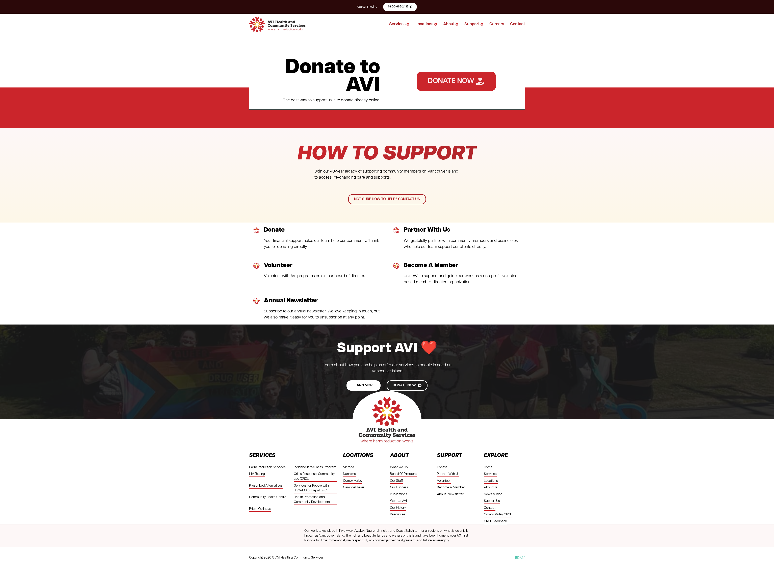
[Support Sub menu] (482, 24)
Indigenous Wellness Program (315, 467)
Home (488, 467)
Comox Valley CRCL (498, 514)
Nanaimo (349, 474)
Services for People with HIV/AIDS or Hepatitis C (311, 488)
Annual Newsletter (291, 301)
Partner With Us (427, 230)
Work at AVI (398, 501)
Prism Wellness (260, 509)
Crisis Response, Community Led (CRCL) (314, 476)
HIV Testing (257, 474)
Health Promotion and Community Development (312, 500)
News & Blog (493, 494)
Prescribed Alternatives (266, 485)
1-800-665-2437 (398, 6)
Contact (517, 24)
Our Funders (399, 487)
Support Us (492, 501)
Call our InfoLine (367, 6)
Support (472, 24)
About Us (490, 487)
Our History (398, 508)
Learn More (364, 385)
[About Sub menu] (457, 24)
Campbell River (353, 487)
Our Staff (396, 481)
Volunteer (278, 265)
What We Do (399, 467)
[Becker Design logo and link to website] (520, 557)
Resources (397, 514)
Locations (424, 24)
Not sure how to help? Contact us (387, 199)
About (449, 24)
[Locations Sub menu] (435, 24)
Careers (496, 24)
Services (397, 24)
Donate (274, 230)
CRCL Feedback (495, 521)
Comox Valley (352, 481)
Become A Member (431, 265)
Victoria (348, 467)
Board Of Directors (403, 474)
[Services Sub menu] (408, 24)
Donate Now (451, 81)
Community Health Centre (267, 497)
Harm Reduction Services (267, 467)
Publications (398, 494)
